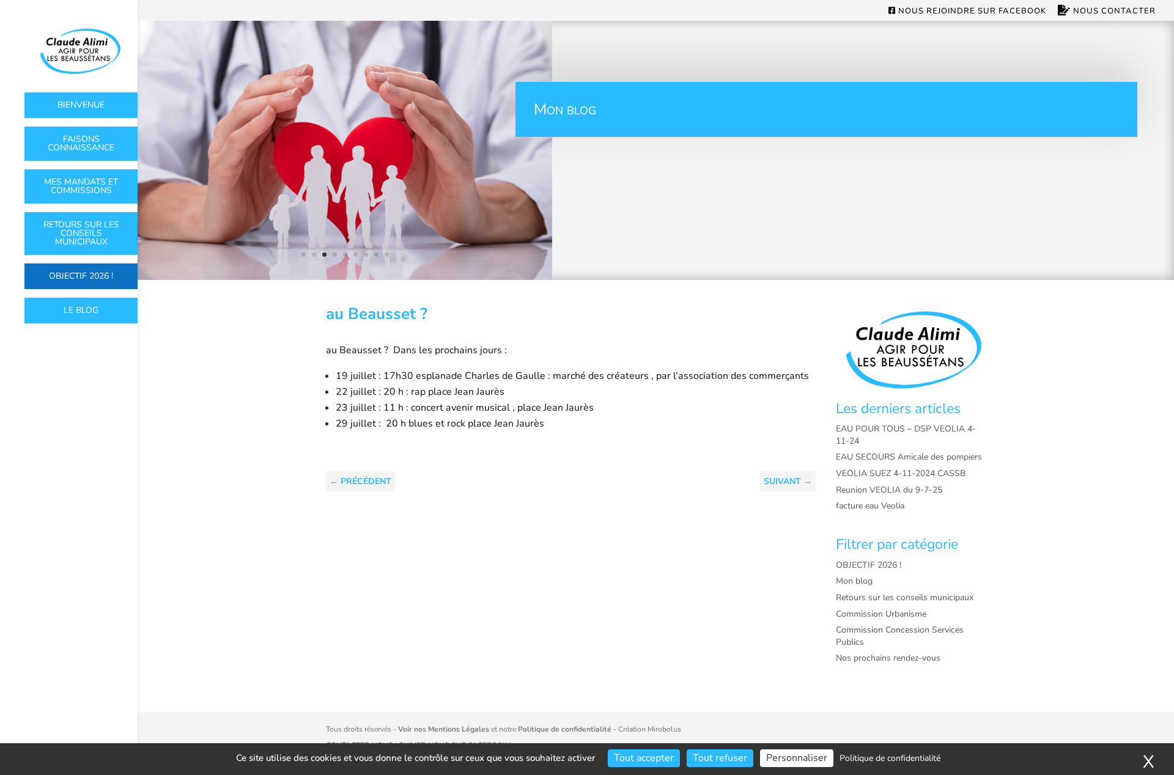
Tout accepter (644, 758)
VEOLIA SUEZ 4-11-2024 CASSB (901, 473)
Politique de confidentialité (564, 729)
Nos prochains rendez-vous (888, 658)
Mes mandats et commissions (81, 186)
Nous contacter (1113, 11)
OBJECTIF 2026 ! (81, 276)
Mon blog (854, 581)
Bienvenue (81, 105)
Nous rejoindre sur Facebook (971, 12)
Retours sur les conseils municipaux (81, 233)
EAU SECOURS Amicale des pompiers (909, 457)
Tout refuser (720, 758)
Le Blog (81, 310)
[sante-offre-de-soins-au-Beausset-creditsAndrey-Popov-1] (345, 277)
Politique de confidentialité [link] (890, 758)
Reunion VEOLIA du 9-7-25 (889, 490)
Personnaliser (796, 758)
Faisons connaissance (81, 143)
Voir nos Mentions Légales (443, 729)
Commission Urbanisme (881, 614)
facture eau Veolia (870, 506)
